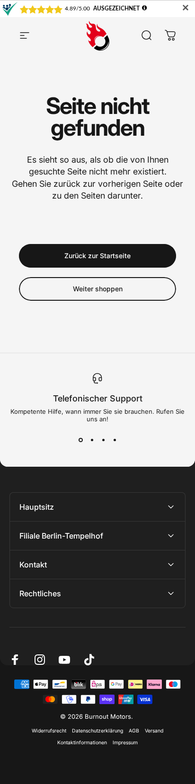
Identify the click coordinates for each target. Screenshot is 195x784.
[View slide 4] (114, 439)
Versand (154, 731)
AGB (134, 731)
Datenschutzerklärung (97, 731)
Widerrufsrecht (49, 731)
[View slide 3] (103, 439)
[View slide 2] (92, 439)
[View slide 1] (80, 439)
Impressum (125, 743)
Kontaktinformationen (82, 743)
